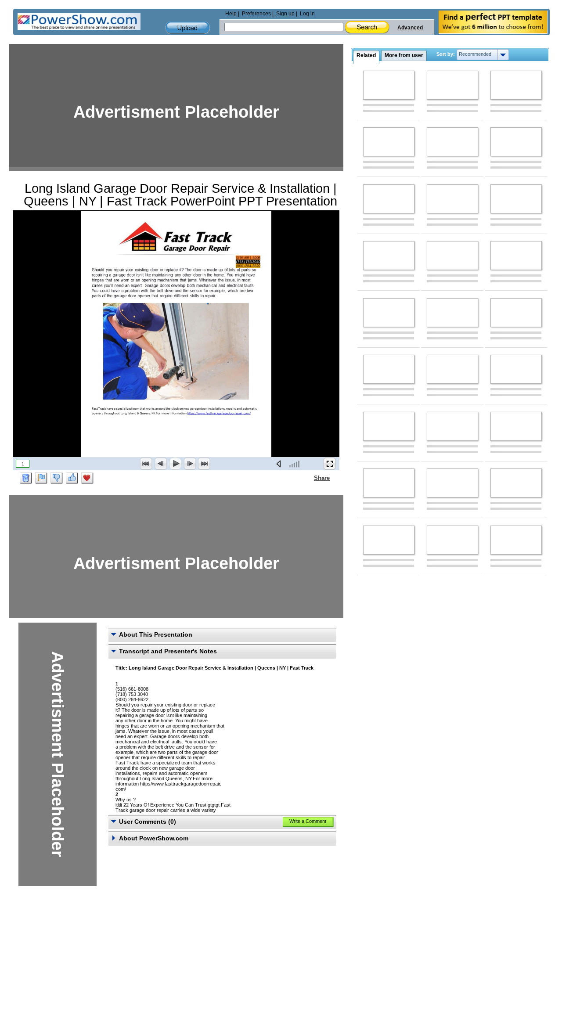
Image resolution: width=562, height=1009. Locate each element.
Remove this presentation (26, 478)
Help (231, 14)
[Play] (175, 463)
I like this (72, 478)
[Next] (189, 463)
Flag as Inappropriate (41, 478)
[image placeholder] (388, 85)
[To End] (204, 463)
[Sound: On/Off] (280, 463)
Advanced (410, 28)
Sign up (285, 14)
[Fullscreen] (329, 463)
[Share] (308, 477)
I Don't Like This (56, 478)
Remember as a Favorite (87, 478)
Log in (307, 14)
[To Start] (146, 463)
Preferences (256, 14)
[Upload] (187, 28)
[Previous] (160, 463)
